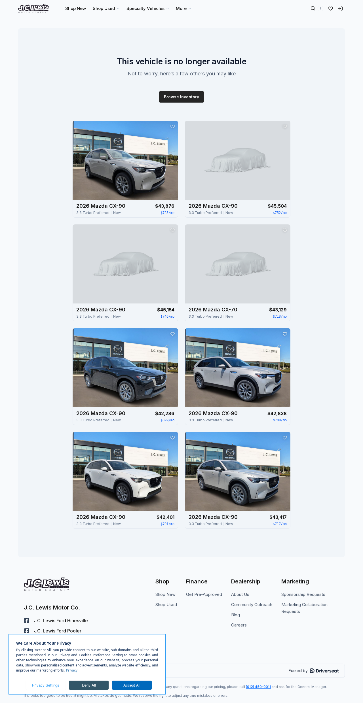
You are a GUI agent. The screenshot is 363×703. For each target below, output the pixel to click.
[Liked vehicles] (330, 8)
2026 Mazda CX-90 (100, 206)
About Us (240, 594)
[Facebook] (26, 620)
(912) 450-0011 (258, 687)
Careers (239, 625)
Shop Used (166, 604)
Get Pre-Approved (204, 594)
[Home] (33, 8)
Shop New (165, 594)
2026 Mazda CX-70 (213, 310)
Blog (235, 614)
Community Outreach (251, 604)
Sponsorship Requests (303, 594)
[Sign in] (340, 8)
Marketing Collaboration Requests (304, 608)
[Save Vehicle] (172, 126)
